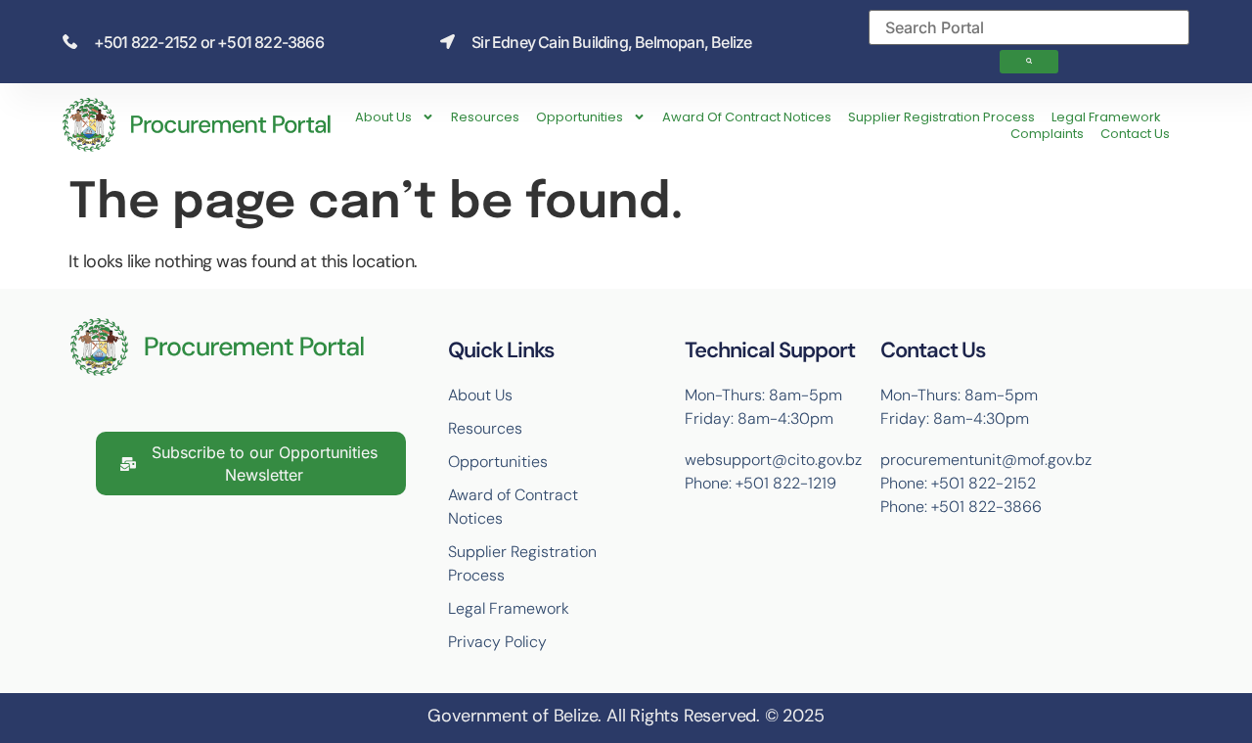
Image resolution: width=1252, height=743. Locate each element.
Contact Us (1135, 133)
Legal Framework (1106, 117)
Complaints (1047, 133)
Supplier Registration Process (941, 117)
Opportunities (579, 117)
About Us (383, 117)
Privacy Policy (497, 641)
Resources (485, 117)
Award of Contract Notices (746, 117)
